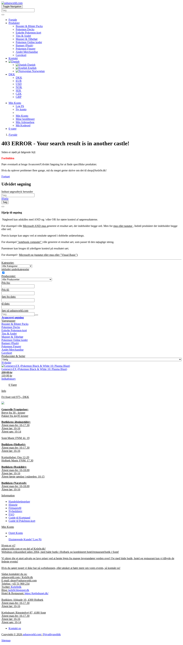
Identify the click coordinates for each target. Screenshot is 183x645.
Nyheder (6, 362)
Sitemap (6, 640)
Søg (5, 202)
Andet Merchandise (27, 51)
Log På (20, 106)
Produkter (14, 22)
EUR (19, 80)
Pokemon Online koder (29, 42)
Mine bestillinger (25, 119)
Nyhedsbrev (15, 511)
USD (19, 84)
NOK (19, 87)
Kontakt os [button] (15, 628)
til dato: (5, 303)
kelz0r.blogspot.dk (18, 590)
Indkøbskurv (8, 378)
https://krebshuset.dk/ (36, 593)
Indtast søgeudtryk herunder (17, 191)
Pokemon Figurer (25, 48)
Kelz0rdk (16, 586)
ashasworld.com (32, 634)
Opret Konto (16, 532)
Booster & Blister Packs (29, 26)
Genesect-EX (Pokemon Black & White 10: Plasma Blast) (34, 369)
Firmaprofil (15, 508)
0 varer (12, 128)
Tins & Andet (23, 35)
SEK (18, 90)
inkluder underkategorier (15, 269)
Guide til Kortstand (19, 517)
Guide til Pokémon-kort (22, 520)
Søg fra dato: (8, 296)
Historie (13, 504)
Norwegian (38, 71)
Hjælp (4, 198)
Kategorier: (7, 262)
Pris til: (5, 289)
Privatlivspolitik (52, 634)
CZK (19, 93)
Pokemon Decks (25, 29)
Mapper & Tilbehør (27, 39)
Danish (31, 64)
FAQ (11, 514)
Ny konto (21, 109)
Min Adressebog (25, 122)
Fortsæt (5, 176)
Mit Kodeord (23, 125)
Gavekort (21, 55)
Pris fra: (5, 282)
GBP (18, 96)
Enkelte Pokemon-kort (28, 32)
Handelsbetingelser (19, 501)
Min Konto (22, 115)
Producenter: (8, 276)
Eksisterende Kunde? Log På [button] (25, 539)
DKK (12, 74)
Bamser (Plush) (24, 45)
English (31, 67)
